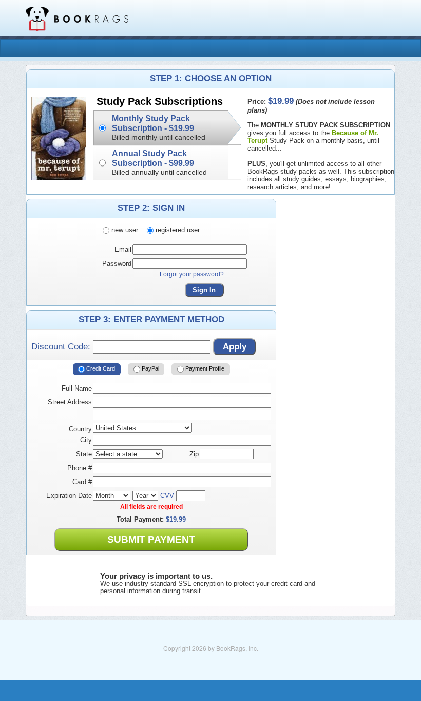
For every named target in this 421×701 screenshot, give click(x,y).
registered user (177, 230)
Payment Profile (204, 368)
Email (122, 249)
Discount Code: (62, 347)
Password (116, 263)
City (86, 440)
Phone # (79, 468)
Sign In (204, 290)
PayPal (149, 368)
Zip (194, 454)
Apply (234, 347)
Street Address (70, 402)
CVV (167, 496)
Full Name (77, 388)
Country (80, 429)
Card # (82, 482)
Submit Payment (151, 539)
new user (123, 230)
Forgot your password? (192, 274)
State (84, 454)
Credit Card (100, 368)
